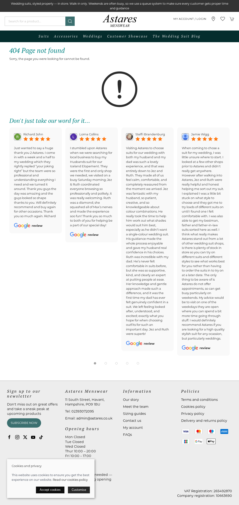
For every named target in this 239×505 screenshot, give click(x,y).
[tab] (95, 363)
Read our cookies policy (70, 479)
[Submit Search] (70, 21)
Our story (131, 400)
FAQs (127, 435)
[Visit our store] (213, 18)
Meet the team (135, 407)
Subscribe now (24, 423)
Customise (79, 489)
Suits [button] (44, 36)
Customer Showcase (127, 36)
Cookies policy (193, 407)
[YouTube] (33, 437)
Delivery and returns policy (204, 421)
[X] (25, 437)
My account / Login (189, 19)
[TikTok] (41, 437)
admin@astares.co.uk (94, 418)
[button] (222, 18)
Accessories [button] (66, 36)
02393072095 (82, 411)
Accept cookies (50, 489)
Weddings (92, 36)
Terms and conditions (199, 400)
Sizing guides (134, 414)
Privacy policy (192, 414)
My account (133, 428)
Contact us (132, 421)
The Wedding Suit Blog (176, 36)
